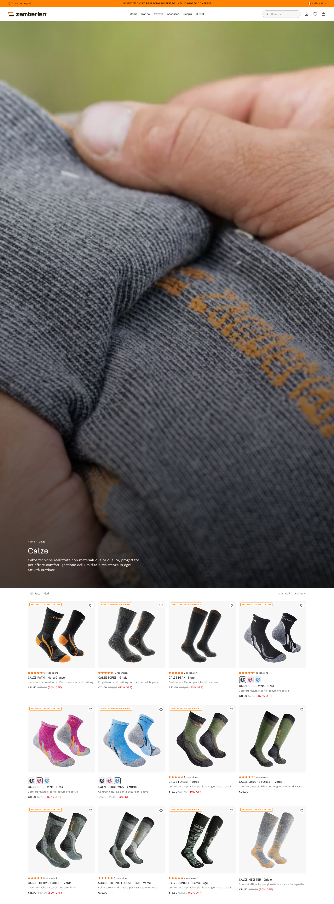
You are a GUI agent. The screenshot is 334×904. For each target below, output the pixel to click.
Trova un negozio (21, 3)
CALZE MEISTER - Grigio (255, 879)
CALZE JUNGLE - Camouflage (188, 883)
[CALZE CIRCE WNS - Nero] (242, 680)
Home (31, 541)
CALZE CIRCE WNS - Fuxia (45, 787)
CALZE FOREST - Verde (184, 781)
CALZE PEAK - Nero (182, 677)
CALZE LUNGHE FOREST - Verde (260, 781)
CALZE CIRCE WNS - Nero (256, 686)
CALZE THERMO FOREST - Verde (49, 883)
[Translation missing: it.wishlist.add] (91, 605)
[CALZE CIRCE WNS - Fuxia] (250, 680)
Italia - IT (317, 3)
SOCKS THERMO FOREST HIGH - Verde (124, 883)
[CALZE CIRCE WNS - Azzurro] (258, 680)
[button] (300, 593)
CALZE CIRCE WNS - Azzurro (117, 787)
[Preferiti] (315, 14)
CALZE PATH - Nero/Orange (46, 677)
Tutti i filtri (42, 593)
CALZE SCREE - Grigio (112, 677)
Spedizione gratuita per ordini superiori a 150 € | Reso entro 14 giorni (167, 3)
